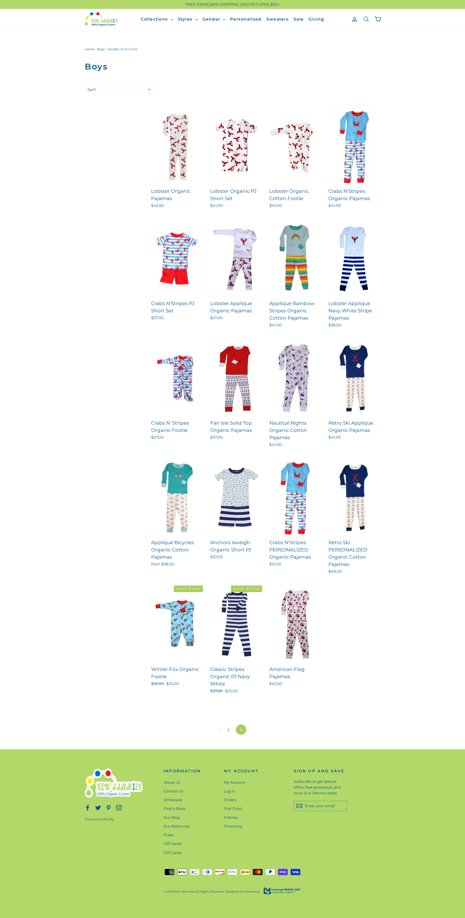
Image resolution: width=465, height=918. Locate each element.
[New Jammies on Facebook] (88, 807)
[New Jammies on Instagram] (119, 807)
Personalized (245, 19)
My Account (234, 782)
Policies (231, 817)
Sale (299, 19)
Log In (229, 791)
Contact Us (173, 791)
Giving (316, 19)
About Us (171, 782)
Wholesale (172, 800)
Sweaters (277, 19)
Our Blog (171, 817)
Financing (233, 826)
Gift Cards (172, 843)
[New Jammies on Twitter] (98, 807)
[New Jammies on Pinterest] (108, 807)
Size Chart (233, 808)
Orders (230, 800)
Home (90, 49)
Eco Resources (176, 826)
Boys (101, 49)
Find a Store (174, 808)
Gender (212, 19)
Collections (155, 19)
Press (168, 835)
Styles (186, 19)
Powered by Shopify (99, 819)
